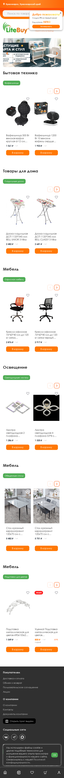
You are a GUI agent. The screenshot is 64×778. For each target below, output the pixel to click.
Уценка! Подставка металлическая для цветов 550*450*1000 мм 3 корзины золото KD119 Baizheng (46, 632)
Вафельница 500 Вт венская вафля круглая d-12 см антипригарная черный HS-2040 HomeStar (17, 138)
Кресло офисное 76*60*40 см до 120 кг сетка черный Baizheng (46, 334)
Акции (6, 691)
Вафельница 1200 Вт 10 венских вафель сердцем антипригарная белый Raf (45, 138)
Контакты (8, 709)
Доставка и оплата (13, 678)
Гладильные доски (14, 181)
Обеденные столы (14, 475)
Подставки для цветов (16, 576)
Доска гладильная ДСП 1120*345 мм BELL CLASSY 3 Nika (46, 236)
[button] (57, 53)
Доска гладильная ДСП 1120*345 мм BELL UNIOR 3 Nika (17, 236)
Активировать (46, 26)
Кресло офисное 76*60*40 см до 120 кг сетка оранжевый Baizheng (17, 334)
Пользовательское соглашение (20, 687)
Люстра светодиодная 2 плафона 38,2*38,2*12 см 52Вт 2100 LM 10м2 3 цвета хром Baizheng (17, 432)
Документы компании (15, 713)
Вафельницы (11, 83)
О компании (10, 705)
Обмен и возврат (12, 682)
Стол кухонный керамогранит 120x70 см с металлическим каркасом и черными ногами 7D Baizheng (45, 531)
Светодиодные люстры (16, 377)
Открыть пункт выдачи (21, 721)
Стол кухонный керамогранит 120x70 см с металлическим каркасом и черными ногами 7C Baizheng (16, 531)
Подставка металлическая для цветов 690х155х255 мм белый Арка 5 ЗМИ (17, 632)
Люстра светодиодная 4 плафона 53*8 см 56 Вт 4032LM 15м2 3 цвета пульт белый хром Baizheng (45, 432)
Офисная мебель (14, 279)
